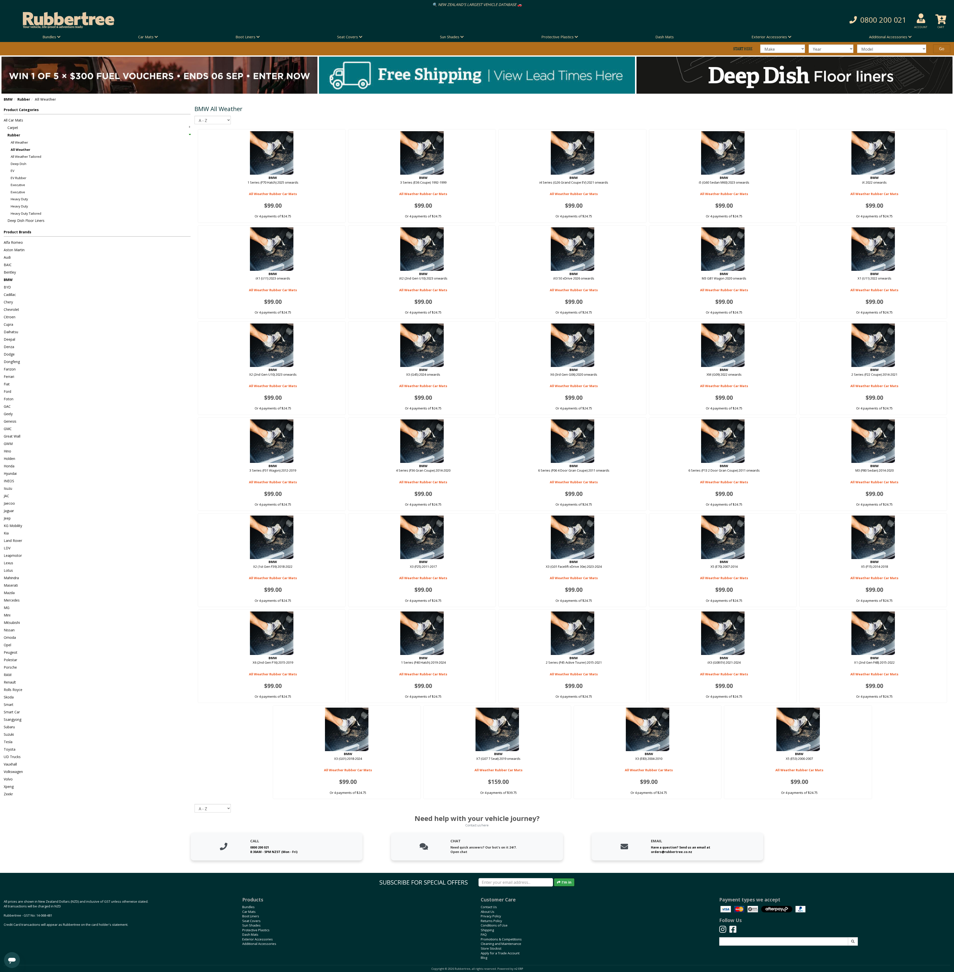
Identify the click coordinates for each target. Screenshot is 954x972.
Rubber (23, 99)
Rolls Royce (13, 689)
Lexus (8, 563)
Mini (7, 615)
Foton (8, 399)
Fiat (7, 384)
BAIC (8, 264)
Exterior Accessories (257, 939)
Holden (9, 458)
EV (12, 170)
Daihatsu (11, 331)
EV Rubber (18, 178)
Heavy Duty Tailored (26, 213)
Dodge (9, 354)
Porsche (10, 667)
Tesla (8, 741)
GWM (8, 443)
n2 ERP (518, 969)
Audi (7, 257)
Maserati (11, 585)
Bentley (10, 272)
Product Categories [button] (21, 109)
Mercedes (12, 600)
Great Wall (12, 436)
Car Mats (249, 911)
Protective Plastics (256, 930)
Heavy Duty (19, 199)
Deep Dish (18, 164)
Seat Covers (251, 921)
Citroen (9, 317)
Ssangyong (12, 719)
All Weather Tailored (26, 156)
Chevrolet (11, 309)
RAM (7, 674)
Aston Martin (14, 249)
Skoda (9, 697)
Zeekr (8, 794)
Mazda (9, 592)
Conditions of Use (494, 925)
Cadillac (10, 294)
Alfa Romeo (13, 242)
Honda (9, 466)
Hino (7, 451)
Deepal (9, 339)
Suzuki (9, 734)
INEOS (9, 481)
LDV (7, 548)
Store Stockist (491, 948)
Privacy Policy (491, 916)
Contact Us (489, 907)
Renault (10, 682)
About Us (487, 911)
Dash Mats (664, 36)
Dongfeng (12, 361)
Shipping (487, 930)
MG (6, 607)
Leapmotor (13, 555)
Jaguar (9, 510)
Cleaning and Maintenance (501, 943)
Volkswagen (13, 771)
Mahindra (11, 577)
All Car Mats (13, 120)
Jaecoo (9, 503)
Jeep (7, 518)
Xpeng (9, 786)
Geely (8, 413)
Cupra (8, 324)
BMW (8, 99)
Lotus (8, 570)
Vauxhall (10, 764)
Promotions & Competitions (501, 939)
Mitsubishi (12, 622)
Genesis (10, 421)
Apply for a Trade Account (500, 953)
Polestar (10, 659)
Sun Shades (251, 925)
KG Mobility (13, 525)
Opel (7, 645)
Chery (8, 302)
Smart (8, 704)
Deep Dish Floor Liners (25, 220)
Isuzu (8, 488)
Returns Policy (491, 921)
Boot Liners (250, 916)
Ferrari (9, 376)
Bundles (248, 907)
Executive (18, 185)
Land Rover (13, 540)
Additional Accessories (259, 943)
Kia (6, 533)
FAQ (484, 934)
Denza (9, 346)
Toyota (9, 749)
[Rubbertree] (219, 20)
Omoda (10, 637)
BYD (7, 287)
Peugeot (10, 652)
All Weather (19, 142)
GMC (8, 428)
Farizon (10, 369)
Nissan (9, 630)
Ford (7, 391)
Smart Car (12, 712)
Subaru (9, 727)
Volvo (8, 779)
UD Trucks (12, 756)
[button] (715, 20)
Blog (484, 957)
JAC (6, 495)
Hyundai (10, 473)
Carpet (12, 127)
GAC (7, 406)
